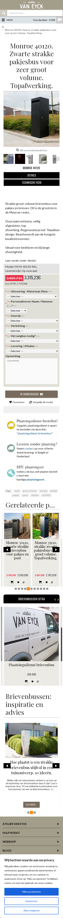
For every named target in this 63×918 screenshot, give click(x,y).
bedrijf (53, 491)
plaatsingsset (35, 479)
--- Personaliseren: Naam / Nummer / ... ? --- (30, 303)
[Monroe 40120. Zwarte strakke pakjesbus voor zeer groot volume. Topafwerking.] (31, 119)
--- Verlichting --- (18, 325)
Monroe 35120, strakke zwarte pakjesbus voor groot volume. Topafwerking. (46, 550)
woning (43, 491)
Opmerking (12, 356)
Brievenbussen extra (31, 599)
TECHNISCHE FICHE (31, 182)
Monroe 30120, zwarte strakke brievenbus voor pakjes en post (17, 550)
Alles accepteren (31, 891)
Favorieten (18, 402)
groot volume (30, 491)
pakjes (15, 495)
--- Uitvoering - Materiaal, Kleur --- (29, 291)
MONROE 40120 (31, 168)
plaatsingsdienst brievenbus (34, 433)
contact (29, 448)
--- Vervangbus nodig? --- (23, 335)
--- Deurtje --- (15, 315)
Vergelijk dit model (43, 402)
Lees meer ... (31, 804)
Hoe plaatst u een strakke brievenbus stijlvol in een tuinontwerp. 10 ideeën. (31, 767)
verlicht (35, 495)
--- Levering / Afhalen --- (22, 346)
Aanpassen (31, 901)
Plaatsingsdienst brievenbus (31, 664)
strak (17, 491)
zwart (25, 495)
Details (31, 175)
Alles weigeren (31, 910)
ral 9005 (46, 495)
